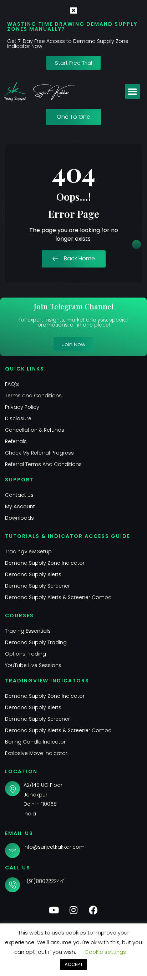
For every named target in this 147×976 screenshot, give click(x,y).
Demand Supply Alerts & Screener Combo (58, 597)
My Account (20, 506)
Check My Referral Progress (39, 452)
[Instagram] (73, 910)
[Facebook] (93, 910)
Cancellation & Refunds (34, 429)
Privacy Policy (22, 407)
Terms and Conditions (33, 395)
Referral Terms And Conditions (43, 464)
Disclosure (18, 418)
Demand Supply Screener (37, 585)
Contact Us (19, 495)
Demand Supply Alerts (33, 574)
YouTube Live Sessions (33, 665)
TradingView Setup (28, 551)
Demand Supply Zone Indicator (45, 563)
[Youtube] (54, 910)
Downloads (19, 517)
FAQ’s (12, 384)
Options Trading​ (25, 653)
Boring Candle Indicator (35, 741)
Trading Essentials (28, 630)
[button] (132, 91)
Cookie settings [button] (105, 952)
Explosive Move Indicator (36, 753)
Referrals (16, 441)
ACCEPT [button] (74, 964)
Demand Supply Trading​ (36, 642)
